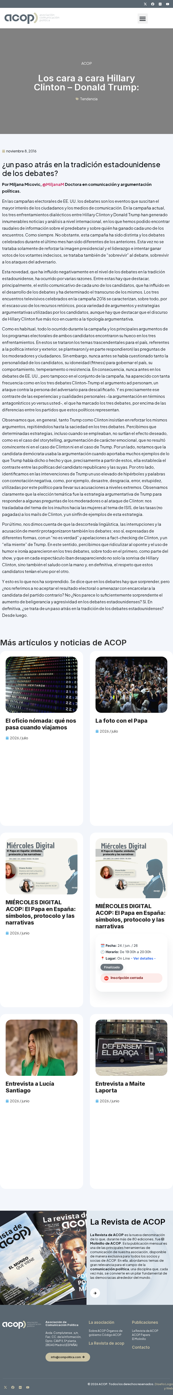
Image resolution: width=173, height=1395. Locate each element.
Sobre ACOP (97, 1331)
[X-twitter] (145, 4)
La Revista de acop (106, 1343)
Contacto (141, 1347)
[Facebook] (153, 4)
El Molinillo (139, 1339)
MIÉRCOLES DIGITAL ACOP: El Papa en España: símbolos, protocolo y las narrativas (41, 912)
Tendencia (89, 98)
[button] (143, 18)
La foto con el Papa (122, 720)
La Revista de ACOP (145, 1331)
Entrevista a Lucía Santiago (30, 1087)
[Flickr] (160, 4)
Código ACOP (111, 1335)
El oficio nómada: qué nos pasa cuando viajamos (41, 724)
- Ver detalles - (143, 958)
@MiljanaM (53, 184)
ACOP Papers (141, 1335)
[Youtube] (167, 4)
